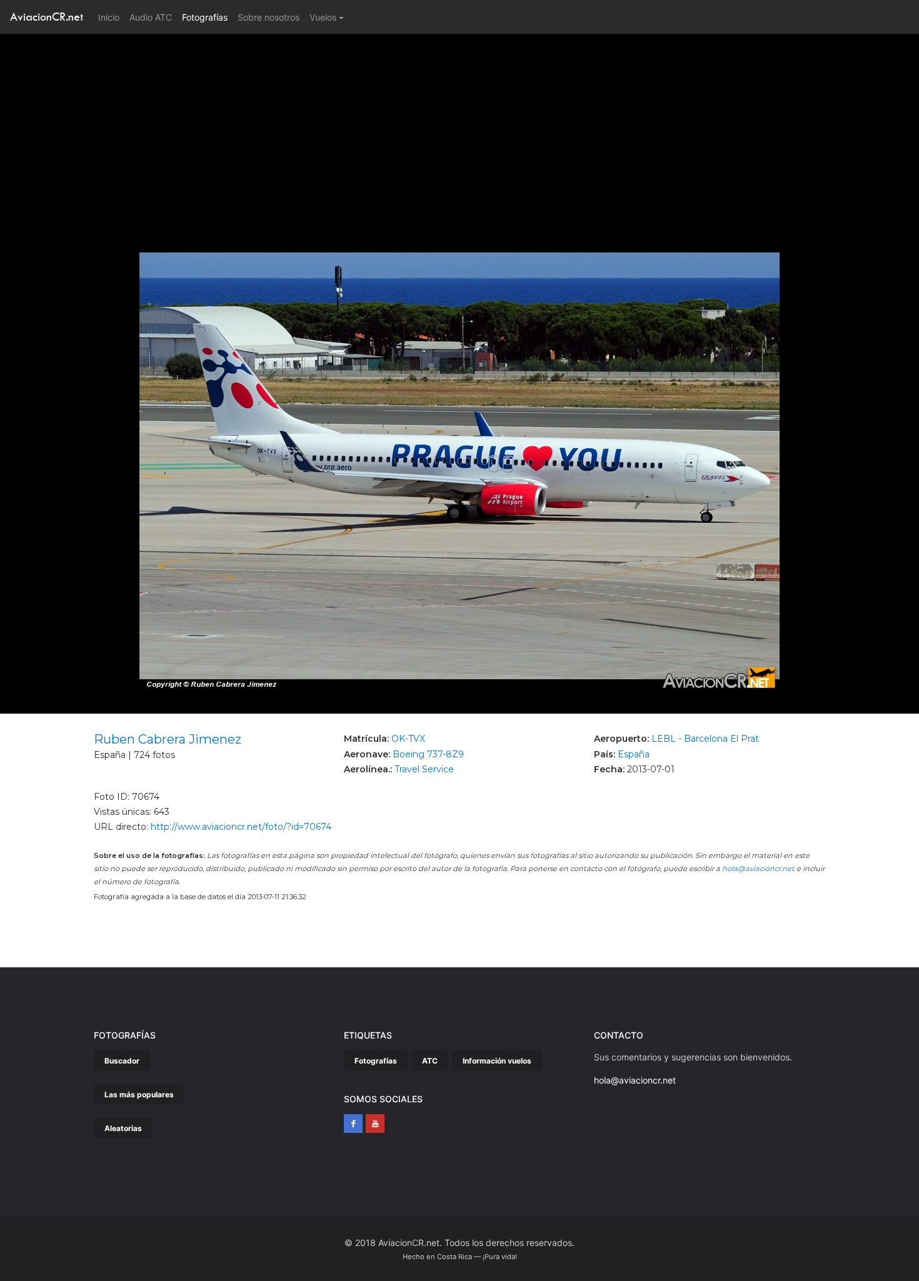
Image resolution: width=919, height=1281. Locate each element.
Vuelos (322, 17)
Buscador (121, 1060)
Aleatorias (123, 1128)
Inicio (111, 16)
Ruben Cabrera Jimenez (167, 739)
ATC (430, 1060)
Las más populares (139, 1094)
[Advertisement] (459, 127)
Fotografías (205, 17)
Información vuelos (497, 1060)
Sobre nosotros (268, 17)
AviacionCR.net (46, 16)
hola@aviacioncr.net (758, 868)
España (634, 754)
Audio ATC (150, 17)
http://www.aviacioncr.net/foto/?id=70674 (241, 826)
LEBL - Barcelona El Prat (705, 738)
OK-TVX (408, 738)
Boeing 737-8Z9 (428, 754)
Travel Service (424, 769)
